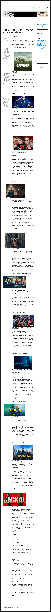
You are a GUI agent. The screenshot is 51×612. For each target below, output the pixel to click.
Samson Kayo (5, 97)
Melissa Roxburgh (6, 86)
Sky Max (7, 99)
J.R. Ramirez (5, 63)
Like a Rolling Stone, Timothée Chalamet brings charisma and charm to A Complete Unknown (42, 46)
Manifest (4, 80)
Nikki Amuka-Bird (6, 88)
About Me (38, 7)
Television (7, 38)
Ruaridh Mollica (5, 95)
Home (33, 7)
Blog (42, 7)
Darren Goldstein (6, 56)
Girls (4, 59)
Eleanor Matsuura (6, 58)
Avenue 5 (7, 49)
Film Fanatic (5, 607)
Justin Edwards (5, 72)
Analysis (4, 38)
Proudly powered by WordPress (13, 607)
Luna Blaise (8, 79)
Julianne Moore (5, 71)
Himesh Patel (5, 61)
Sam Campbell (5, 96)
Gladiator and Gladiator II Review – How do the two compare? (41, 51)
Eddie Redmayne (6, 57)
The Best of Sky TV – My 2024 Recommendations (18, 31)
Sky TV (4, 100)
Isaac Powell (8, 62)
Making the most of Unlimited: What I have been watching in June (42, 41)
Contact (46, 7)
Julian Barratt (5, 70)
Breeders (4, 52)
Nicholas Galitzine (6, 87)
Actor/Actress (5, 37)
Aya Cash (4, 50)
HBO (7, 60)
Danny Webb (7, 55)
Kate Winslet (5, 73)
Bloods (8, 51)
